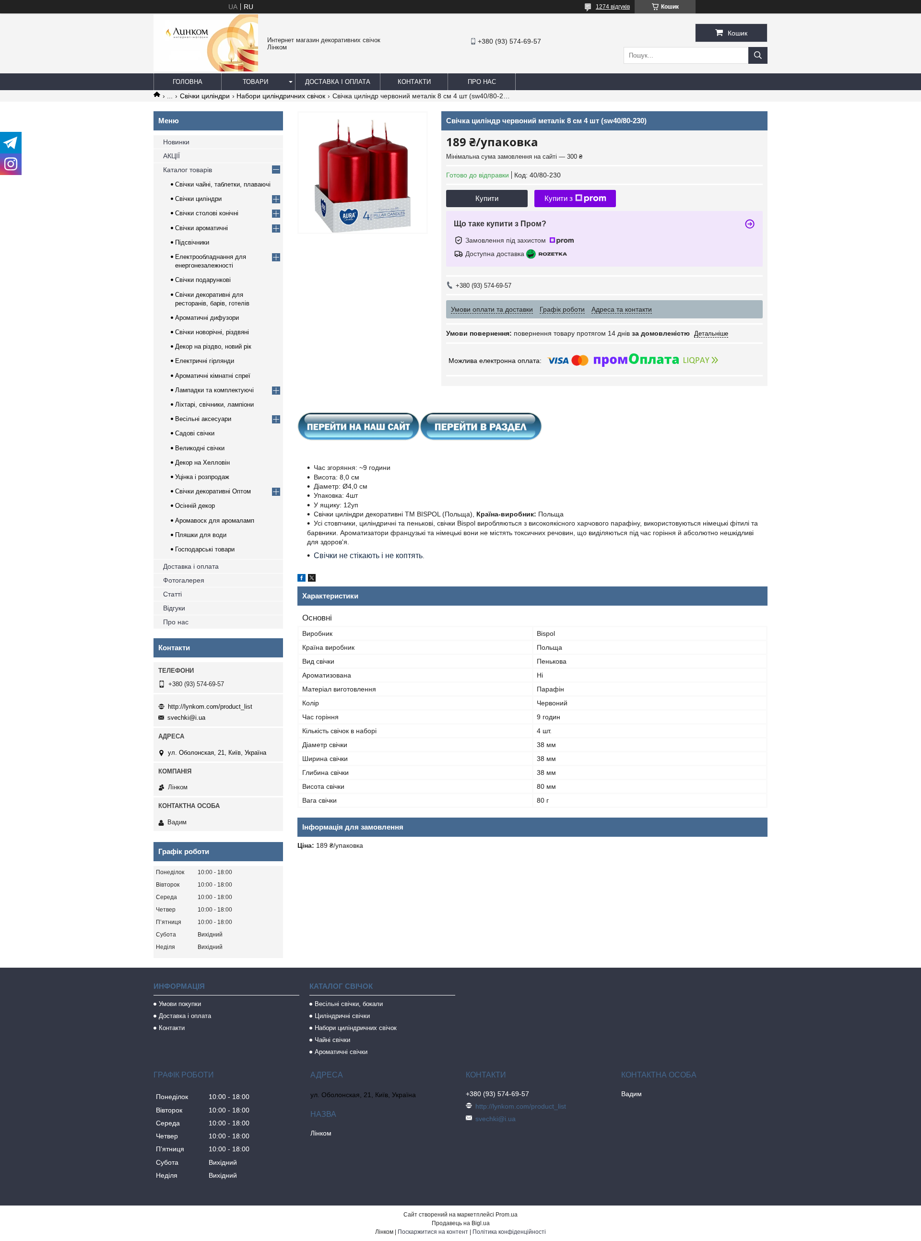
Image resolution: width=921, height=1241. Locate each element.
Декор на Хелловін (202, 462)
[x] (312, 579)
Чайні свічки (332, 1039)
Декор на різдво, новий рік (213, 346)
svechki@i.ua (186, 717)
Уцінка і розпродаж (202, 476)
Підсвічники (192, 242)
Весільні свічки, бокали (349, 1003)
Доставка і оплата (337, 81)
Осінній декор (195, 505)
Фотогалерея (183, 580)
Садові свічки (194, 433)
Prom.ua (507, 1214)
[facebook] (301, 579)
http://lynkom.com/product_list (210, 706)
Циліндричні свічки (342, 1015)
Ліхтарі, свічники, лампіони (214, 404)
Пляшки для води (200, 535)
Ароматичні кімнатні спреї (212, 375)
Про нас (482, 81)
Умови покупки (180, 1003)
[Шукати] (758, 55)
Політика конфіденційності (509, 1232)
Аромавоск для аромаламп (214, 520)
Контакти (414, 81)
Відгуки (174, 608)
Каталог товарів (187, 170)
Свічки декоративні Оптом (213, 491)
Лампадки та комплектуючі (214, 390)
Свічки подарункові (203, 279)
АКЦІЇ (171, 156)
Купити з (558, 198)
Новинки (176, 142)
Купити (486, 198)
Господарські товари (205, 549)
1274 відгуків (613, 6)
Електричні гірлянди (204, 360)
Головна (187, 81)
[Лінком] (206, 69)
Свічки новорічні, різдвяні (212, 332)
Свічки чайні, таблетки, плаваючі (223, 184)
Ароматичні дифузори (207, 317)
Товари (255, 81)
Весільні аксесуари (203, 418)
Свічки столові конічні (206, 213)
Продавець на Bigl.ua (461, 1223)
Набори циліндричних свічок (280, 96)
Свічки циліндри (205, 96)
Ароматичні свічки (341, 1051)
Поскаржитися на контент (433, 1232)
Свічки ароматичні (201, 228)
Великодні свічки (199, 448)
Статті (172, 594)
